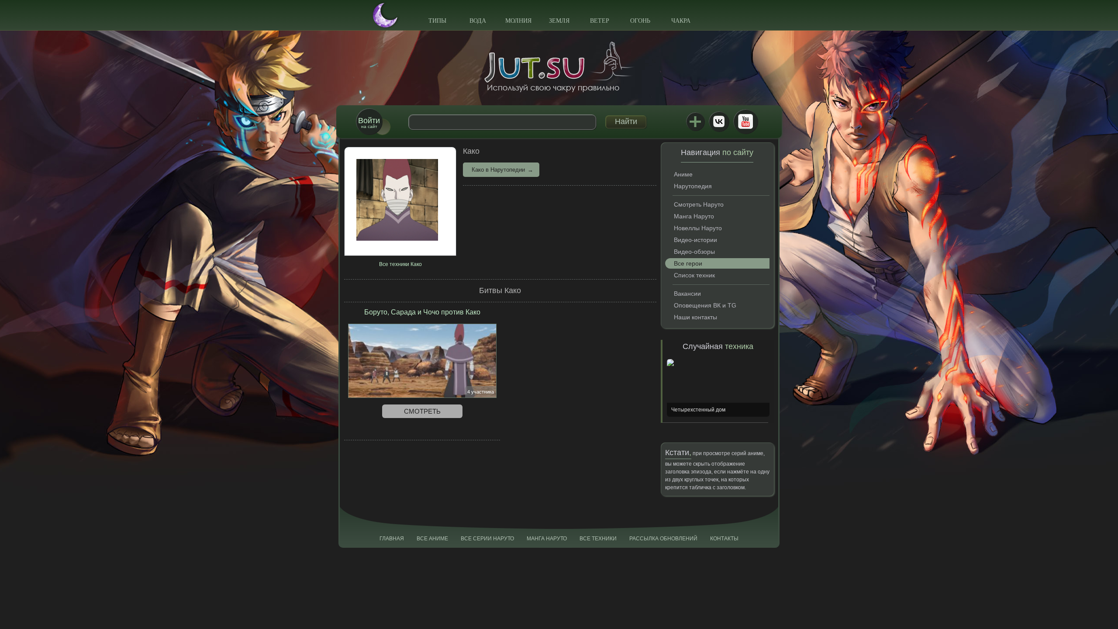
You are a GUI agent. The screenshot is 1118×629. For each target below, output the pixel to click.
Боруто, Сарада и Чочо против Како (422, 312)
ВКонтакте (719, 121)
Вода (477, 20)
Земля (559, 20)
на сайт (369, 122)
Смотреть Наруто (699, 204)
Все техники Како (400, 264)
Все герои (688, 263)
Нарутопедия (693, 186)
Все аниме (432, 539)
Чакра (680, 20)
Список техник (694, 275)
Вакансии (687, 293)
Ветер (599, 20)
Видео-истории (695, 239)
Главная (392, 539)
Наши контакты (695, 317)
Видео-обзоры (694, 251)
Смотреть (422, 411)
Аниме (683, 174)
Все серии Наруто (487, 539)
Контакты (724, 539)
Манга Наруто (694, 216)
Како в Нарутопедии (498, 169)
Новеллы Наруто (698, 228)
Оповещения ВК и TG (705, 305)
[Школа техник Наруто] (559, 66)
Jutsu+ (695, 121)
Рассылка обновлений (663, 539)
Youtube (745, 121)
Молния (518, 20)
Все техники (598, 539)
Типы (437, 20)
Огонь (640, 20)
